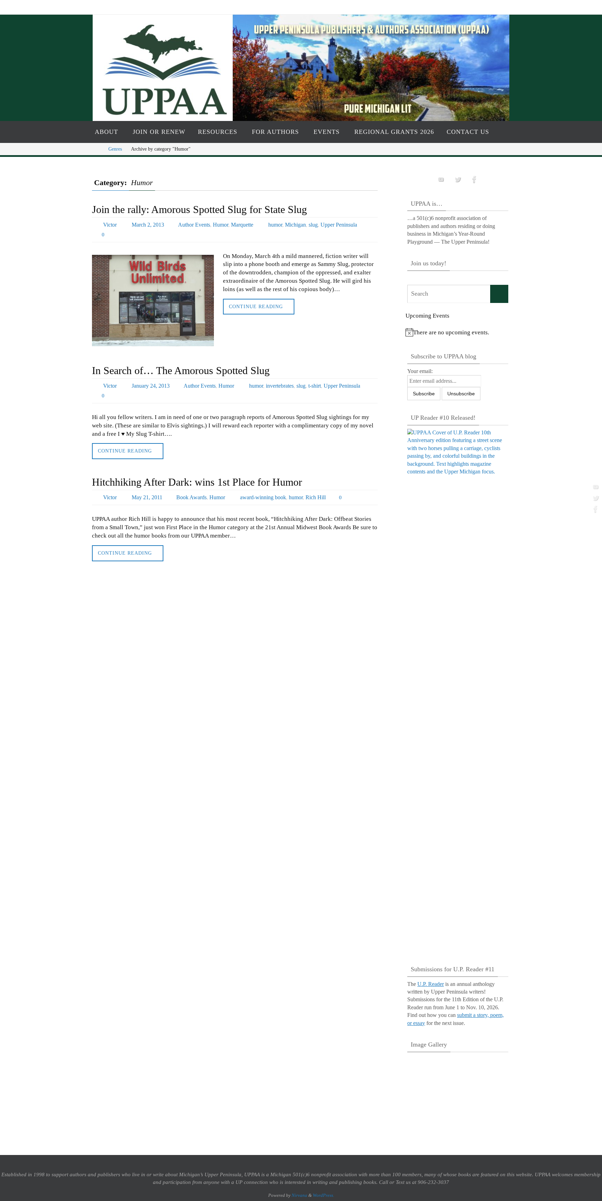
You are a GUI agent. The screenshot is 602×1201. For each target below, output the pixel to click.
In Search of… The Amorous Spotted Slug (181, 370)
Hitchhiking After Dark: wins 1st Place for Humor (197, 482)
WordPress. (323, 1195)
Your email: (420, 371)
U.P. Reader (430, 984)
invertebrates (280, 386)
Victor (110, 225)
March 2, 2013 (148, 225)
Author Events (194, 225)
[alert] (458, 332)
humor (275, 225)
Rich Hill (316, 497)
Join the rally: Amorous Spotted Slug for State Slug (199, 209)
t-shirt (314, 386)
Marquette (242, 225)
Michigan (295, 225)
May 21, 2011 (147, 497)
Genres (115, 149)
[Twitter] (594, 497)
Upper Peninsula (339, 225)
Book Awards (191, 497)
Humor (220, 225)
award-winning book (263, 497)
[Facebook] (594, 509)
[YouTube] (594, 486)
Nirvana (299, 1195)
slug (313, 225)
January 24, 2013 (151, 386)
